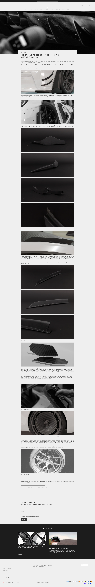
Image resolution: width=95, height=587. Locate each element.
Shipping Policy (5, 570)
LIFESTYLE (58, 9)
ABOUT (26, 9)
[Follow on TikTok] (11, 577)
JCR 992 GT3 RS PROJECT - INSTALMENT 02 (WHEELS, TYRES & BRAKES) (34, 487)
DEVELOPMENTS (38, 9)
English (81, 5)
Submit (23, 519)
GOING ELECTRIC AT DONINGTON (58, 548)
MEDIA (63, 9)
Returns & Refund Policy (7, 568)
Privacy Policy (41, 504)
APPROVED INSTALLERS (48, 9)
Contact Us (4, 565)
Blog (50, 546)
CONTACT (68, 9)
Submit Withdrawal (6, 573)
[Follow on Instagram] (6, 577)
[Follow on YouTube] (8, 577)
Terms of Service (48, 504)
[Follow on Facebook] (3, 577)
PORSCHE (31, 9)
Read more (20, 554)
